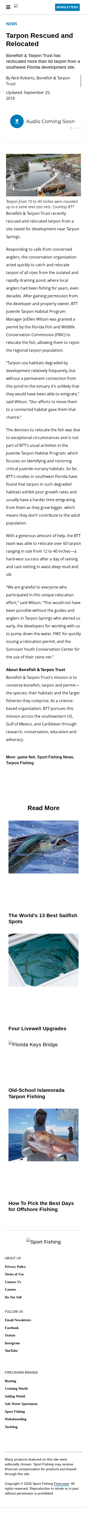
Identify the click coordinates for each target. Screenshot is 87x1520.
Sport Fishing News (55, 757)
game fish (26, 757)
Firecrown (61, 1484)
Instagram (12, 1343)
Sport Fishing (15, 1411)
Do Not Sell (13, 1297)
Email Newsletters (18, 1320)
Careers (10, 1289)
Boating (10, 1381)
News (11, 23)
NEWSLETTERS (67, 7)
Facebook (12, 1328)
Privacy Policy (15, 1267)
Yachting (11, 1427)
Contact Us (13, 1282)
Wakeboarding (15, 1419)
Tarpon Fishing (20, 763)
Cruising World (16, 1388)
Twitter (10, 1335)
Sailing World (15, 1396)
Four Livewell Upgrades (37, 1028)
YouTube (11, 1351)
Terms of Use (14, 1274)
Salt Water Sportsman (21, 1404)
